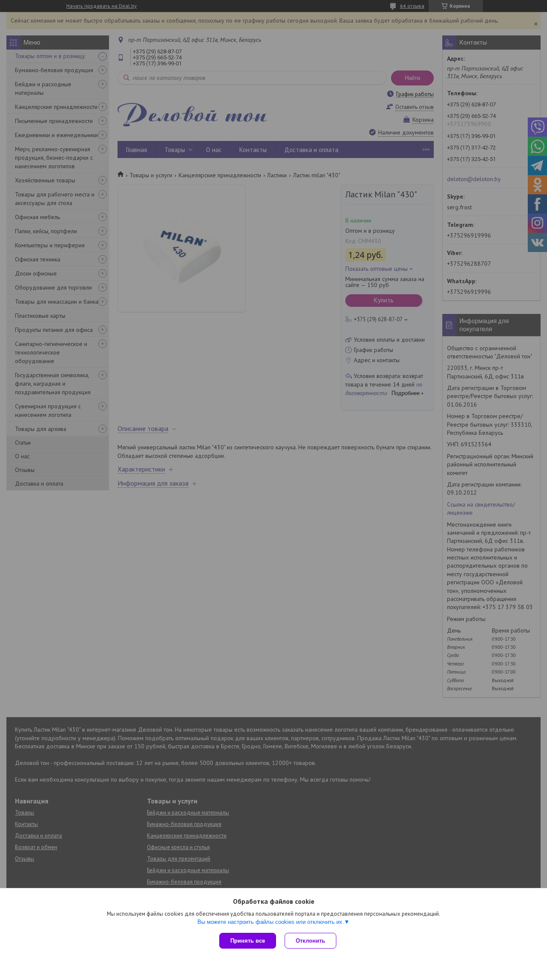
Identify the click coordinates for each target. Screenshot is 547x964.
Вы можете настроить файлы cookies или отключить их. (270, 922)
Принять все (247, 941)
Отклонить (310, 941)
